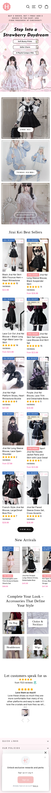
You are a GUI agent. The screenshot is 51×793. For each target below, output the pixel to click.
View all (25, 529)
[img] (25, 679)
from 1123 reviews (24, 682)
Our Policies (11, 748)
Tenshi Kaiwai (25, 172)
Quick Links (10, 741)
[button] (9, 283)
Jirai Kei (25, 130)
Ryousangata (25, 215)
